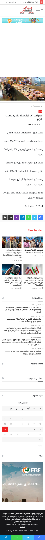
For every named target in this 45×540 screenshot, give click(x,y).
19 (28, 429)
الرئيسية (38, 106)
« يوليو (40, 445)
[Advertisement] (22, 50)
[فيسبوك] (40, 217)
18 (34, 429)
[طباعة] (5, 217)
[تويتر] (34, 217)
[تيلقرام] (22, 217)
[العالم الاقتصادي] (27, 10)
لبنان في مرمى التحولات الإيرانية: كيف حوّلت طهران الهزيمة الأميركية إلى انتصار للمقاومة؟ (33, 281)
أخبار (32, 106)
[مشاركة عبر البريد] (10, 217)
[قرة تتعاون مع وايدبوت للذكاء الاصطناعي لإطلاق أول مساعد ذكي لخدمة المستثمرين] (12, 269)
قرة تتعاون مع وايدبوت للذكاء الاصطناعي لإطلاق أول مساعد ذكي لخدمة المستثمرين (13, 281)
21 (17, 429)
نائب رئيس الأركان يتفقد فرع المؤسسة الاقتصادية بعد (33, 251)
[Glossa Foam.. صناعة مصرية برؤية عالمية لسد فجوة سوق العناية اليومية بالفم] (12, 242)
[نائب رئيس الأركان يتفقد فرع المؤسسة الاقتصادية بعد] (33, 242)
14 (17, 423)
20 (22, 429)
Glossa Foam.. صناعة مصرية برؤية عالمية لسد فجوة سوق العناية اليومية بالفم (12, 253)
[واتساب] (28, 217)
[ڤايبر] (16, 217)
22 (11, 429)
